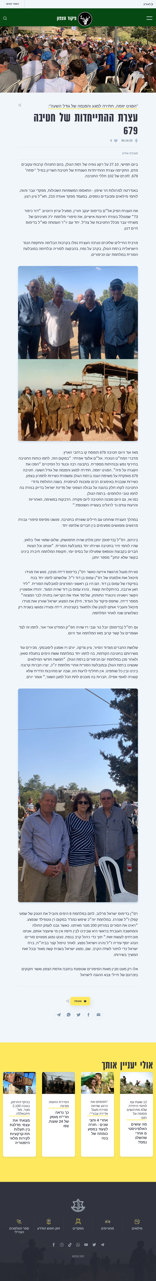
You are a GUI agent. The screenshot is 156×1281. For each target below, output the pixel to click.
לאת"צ (147, 4)
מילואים (137, 1228)
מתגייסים (107, 1228)
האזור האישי (12, 3)
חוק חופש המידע (48, 1228)
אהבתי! (78, 1001)
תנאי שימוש (78, 1256)
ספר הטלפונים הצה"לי (19, 1230)
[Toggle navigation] (149, 18)
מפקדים (78, 1228)
